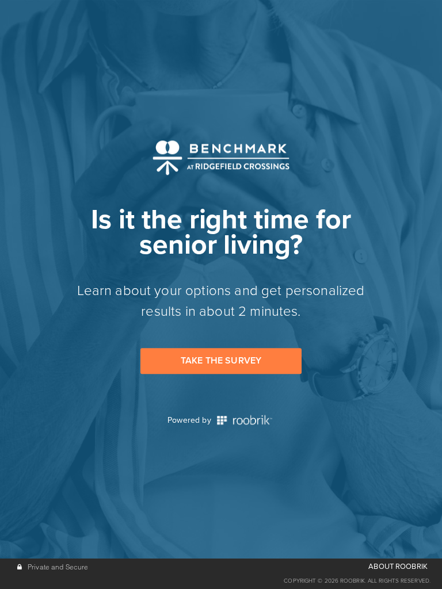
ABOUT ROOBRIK (398, 566)
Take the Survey (221, 360)
